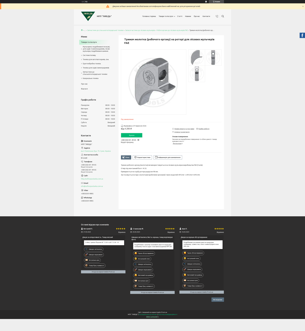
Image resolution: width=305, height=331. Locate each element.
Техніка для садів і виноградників (96, 68)
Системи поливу (89, 55)
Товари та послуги (166, 16)
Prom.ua (164, 312)
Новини (188, 16)
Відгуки (84, 89)
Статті (179, 16)
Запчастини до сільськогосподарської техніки (105, 30)
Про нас (197, 16)
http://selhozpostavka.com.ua (92, 179)
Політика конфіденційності (167, 314)
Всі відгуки (217, 299)
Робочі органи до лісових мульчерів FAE (172, 30)
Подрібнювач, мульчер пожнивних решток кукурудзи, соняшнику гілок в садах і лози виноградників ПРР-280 (153, 245)
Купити (131, 135)
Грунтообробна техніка (92, 64)
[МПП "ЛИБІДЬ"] (88, 16)
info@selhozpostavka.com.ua (92, 186)
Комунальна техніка (90, 78)
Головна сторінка (149, 16)
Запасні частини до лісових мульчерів (140, 30)
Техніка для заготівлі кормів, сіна (96, 59)
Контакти (206, 16)
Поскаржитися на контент (148, 314)
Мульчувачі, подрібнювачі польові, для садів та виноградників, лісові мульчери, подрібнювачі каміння (96, 49)
